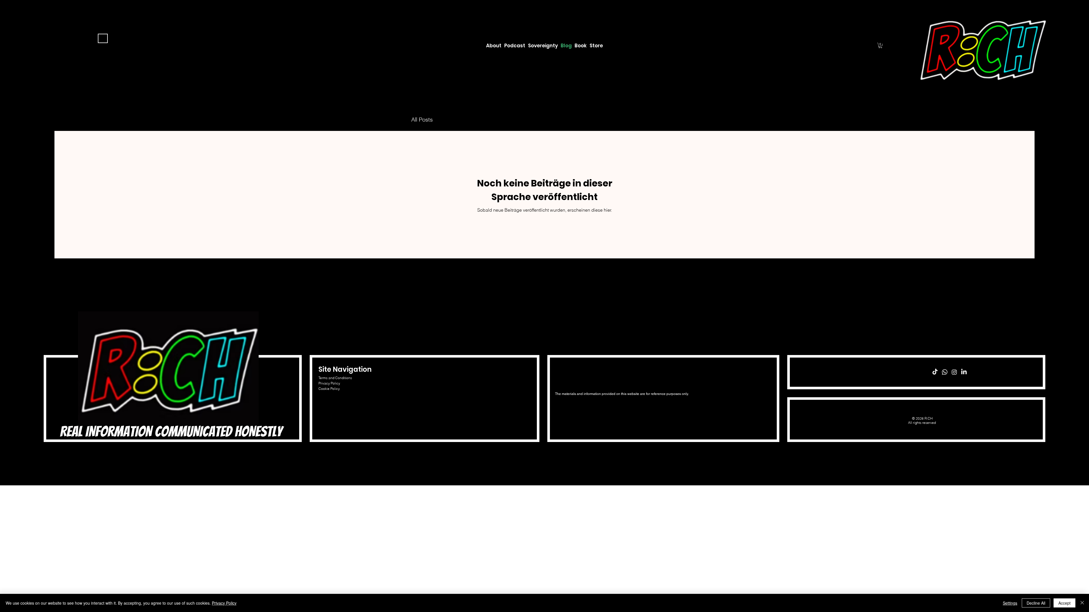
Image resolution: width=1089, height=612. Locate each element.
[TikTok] (935, 372)
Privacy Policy (329, 383)
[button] (880, 45)
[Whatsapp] (944, 372)
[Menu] (103, 38)
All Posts (422, 119)
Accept (1064, 603)
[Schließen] (1082, 602)
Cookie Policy (329, 388)
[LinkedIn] (964, 372)
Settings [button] (1010, 603)
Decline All (1036, 603)
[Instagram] (954, 372)
